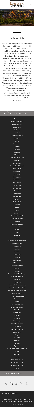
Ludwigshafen (17, 260)
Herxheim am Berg (17, 218)
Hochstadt (17, 221)
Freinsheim (17, 174)
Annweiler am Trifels (17, 121)
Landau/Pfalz (17, 254)
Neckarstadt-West (17, 276)
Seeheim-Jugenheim (17, 329)
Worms (17, 368)
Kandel (17, 238)
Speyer (17, 335)
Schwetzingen (17, 321)
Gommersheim (17, 196)
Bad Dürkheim (17, 127)
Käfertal (17, 232)
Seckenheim (17, 326)
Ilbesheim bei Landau (17, 224)
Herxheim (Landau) (17, 216)
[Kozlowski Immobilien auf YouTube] (17, 383)
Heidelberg (17, 213)
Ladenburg (17, 249)
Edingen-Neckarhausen (17, 157)
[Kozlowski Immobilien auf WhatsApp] (27, 383)
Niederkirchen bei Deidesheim (17, 290)
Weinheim (17, 357)
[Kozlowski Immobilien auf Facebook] (7, 383)
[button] (30, 4)
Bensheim (17, 132)
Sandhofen (17, 315)
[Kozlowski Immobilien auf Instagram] (12, 383)
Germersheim (17, 185)
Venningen (17, 343)
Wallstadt (17, 354)
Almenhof (17, 119)
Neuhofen (17, 279)
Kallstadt (17, 235)
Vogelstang (17, 346)
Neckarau (17, 271)
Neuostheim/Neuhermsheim (17, 285)
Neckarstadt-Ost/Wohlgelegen (17, 274)
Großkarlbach (17, 202)
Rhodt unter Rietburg (17, 304)
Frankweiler (17, 171)
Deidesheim (17, 144)
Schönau (17, 318)
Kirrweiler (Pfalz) (17, 243)
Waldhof (17, 351)
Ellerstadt (17, 160)
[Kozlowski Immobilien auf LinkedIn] (22, 383)
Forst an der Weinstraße (17, 166)
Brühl (17, 141)
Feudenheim (17, 163)
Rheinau (17, 301)
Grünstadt (17, 204)
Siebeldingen (17, 332)
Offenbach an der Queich (17, 296)
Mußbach (17, 268)
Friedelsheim (17, 177)
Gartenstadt (17, 182)
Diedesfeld (17, 146)
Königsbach (17, 246)
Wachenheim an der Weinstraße (17, 348)
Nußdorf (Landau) (17, 293)
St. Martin (17, 337)
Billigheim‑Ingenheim (17, 135)
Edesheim (17, 155)
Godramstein (17, 193)
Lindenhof (17, 257)
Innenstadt (17, 227)
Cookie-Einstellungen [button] (17, 404)
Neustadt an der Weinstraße (17, 287)
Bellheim (17, 130)
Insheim (17, 229)
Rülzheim (17, 310)
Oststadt (17, 299)
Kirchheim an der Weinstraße (17, 240)
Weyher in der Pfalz (17, 365)
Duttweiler (17, 149)
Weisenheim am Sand (17, 362)
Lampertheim (17, 252)
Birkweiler (17, 138)
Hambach (17, 210)
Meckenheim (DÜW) (17, 265)
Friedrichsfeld (17, 180)
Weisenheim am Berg (17, 359)
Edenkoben (17, 152)
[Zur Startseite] (17, 3)
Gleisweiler (17, 191)
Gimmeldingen (17, 188)
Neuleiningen (17, 282)
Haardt (17, 207)
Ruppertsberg (17, 312)
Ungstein (17, 340)
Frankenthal (17, 168)
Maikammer (17, 263)
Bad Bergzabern (17, 124)
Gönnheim (17, 199)
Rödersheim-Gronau (17, 307)
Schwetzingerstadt (17, 323)
